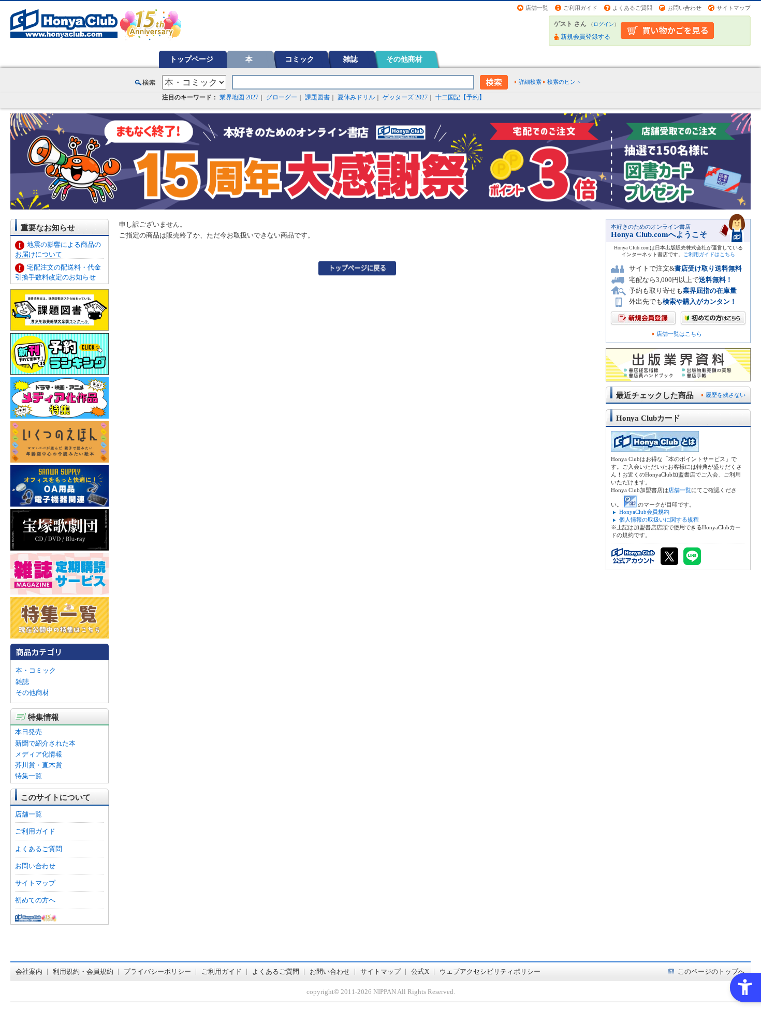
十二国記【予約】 (460, 97)
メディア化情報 (38, 754)
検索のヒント (564, 82)
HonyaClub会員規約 (644, 512)
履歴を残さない (725, 395)
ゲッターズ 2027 (405, 97)
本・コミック (36, 670)
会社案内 (29, 971)
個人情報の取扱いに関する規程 (659, 519)
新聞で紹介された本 (45, 743)
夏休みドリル (356, 97)
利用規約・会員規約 (83, 971)
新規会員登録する (585, 36)
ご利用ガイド (580, 8)
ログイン (603, 24)
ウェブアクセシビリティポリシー (490, 971)
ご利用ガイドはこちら (709, 254)
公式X (420, 971)
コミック (299, 59)
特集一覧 (28, 776)
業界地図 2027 (238, 97)
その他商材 (404, 59)
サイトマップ (733, 8)
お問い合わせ (684, 8)
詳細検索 (530, 82)
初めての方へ (35, 900)
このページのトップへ (711, 971)
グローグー (281, 97)
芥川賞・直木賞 (38, 765)
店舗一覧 (536, 8)
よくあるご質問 (632, 8)
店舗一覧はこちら (679, 334)
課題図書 (317, 97)
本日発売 (28, 732)
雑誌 (350, 59)
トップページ (191, 59)
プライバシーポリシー (157, 971)
